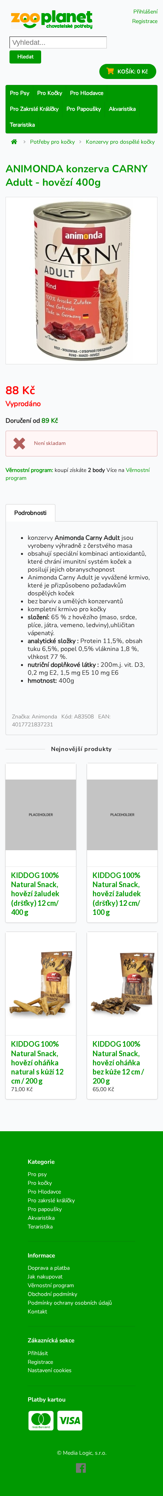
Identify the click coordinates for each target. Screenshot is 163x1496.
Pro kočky (49, 93)
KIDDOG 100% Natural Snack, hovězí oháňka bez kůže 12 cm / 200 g (118, 1062)
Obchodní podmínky (52, 1294)
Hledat (25, 56)
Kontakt (37, 1311)
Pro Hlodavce (86, 93)
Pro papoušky (83, 109)
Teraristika (22, 125)
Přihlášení (145, 11)
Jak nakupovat (45, 1276)
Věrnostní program (51, 1285)
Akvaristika (122, 109)
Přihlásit (38, 1353)
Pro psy (19, 93)
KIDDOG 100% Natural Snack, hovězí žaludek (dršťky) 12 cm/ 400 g (35, 893)
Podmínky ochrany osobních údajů (70, 1303)
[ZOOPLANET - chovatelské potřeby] (52, 19)
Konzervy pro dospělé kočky (120, 142)
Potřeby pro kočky (52, 142)
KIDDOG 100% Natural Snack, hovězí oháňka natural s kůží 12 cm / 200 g (37, 1062)
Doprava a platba (49, 1268)
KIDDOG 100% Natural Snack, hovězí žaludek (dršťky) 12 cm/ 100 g (117, 893)
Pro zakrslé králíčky (34, 109)
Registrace (144, 21)
